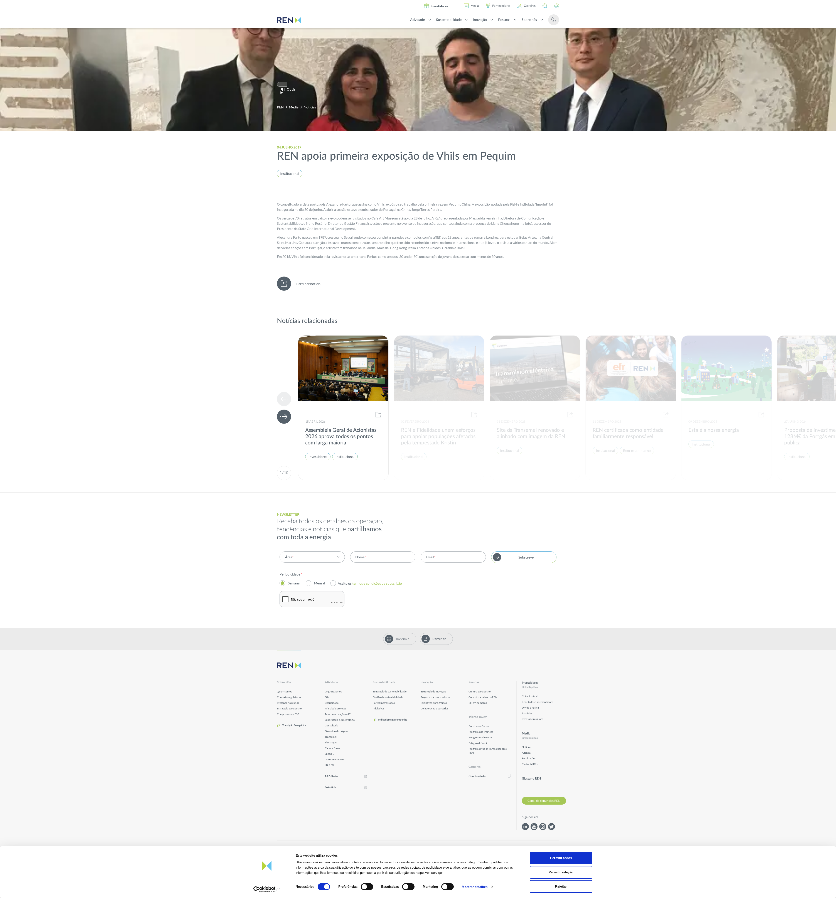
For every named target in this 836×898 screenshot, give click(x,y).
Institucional (289, 173)
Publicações (529, 758)
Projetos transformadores (435, 697)
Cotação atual (530, 696)
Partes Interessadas (384, 702)
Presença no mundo (288, 702)
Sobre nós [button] (529, 20)
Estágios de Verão (478, 743)
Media (474, 5)
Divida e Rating (530, 707)
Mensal (319, 583)
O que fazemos (333, 691)
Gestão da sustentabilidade (388, 697)
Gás (327, 697)
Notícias (310, 107)
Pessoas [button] (504, 20)
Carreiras (530, 5)
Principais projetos (335, 708)
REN (280, 107)
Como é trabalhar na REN (483, 697)
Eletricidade (332, 702)
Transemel (331, 736)
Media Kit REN (530, 764)
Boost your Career (479, 726)
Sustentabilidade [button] (449, 20)
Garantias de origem (336, 731)
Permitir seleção (561, 872)
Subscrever (526, 557)
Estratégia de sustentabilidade (389, 691)
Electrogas (331, 742)
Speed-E (329, 753)
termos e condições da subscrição (377, 583)
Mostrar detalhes (474, 887)
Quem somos (284, 691)
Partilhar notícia (308, 284)
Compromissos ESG (288, 714)
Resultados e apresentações (537, 702)
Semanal (294, 583)
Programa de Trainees (481, 731)
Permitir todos (561, 858)
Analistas (527, 713)
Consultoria (331, 725)
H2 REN (329, 765)
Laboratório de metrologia (340, 719)
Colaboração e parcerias (434, 708)
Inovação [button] (480, 20)
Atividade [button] (417, 20)
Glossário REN (531, 778)
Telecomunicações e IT (338, 714)
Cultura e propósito (480, 691)
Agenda (526, 752)
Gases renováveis (334, 759)
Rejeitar (561, 886)
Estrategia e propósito (289, 708)
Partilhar (439, 639)
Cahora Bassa (332, 748)
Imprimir (402, 639)
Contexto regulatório (289, 697)
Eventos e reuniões (532, 719)
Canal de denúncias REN (544, 800)
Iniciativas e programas (434, 702)
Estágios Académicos (480, 737)
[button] (545, 6)
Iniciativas (378, 708)
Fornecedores (501, 5)
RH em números (478, 702)
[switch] (367, 886)
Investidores (439, 6)
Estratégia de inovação (433, 691)
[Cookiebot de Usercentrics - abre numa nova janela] (267, 889)
